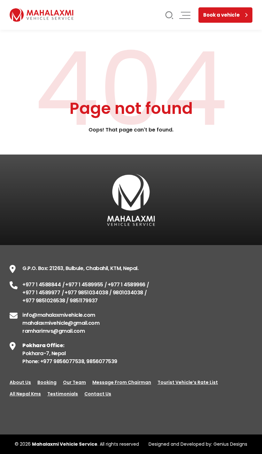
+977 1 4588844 (41, 284)
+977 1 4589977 (41, 292)
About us (20, 382)
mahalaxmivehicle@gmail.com (61, 323)
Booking (47, 382)
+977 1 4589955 (84, 284)
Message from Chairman (121, 382)
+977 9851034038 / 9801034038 (104, 292)
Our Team (74, 382)
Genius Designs (230, 444)
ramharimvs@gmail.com (53, 331)
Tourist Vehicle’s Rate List (188, 382)
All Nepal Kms (25, 394)
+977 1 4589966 (126, 284)
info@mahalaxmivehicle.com (58, 315)
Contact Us (97, 394)
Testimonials (62, 394)
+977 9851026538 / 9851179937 (60, 300)
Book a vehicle (221, 15)
